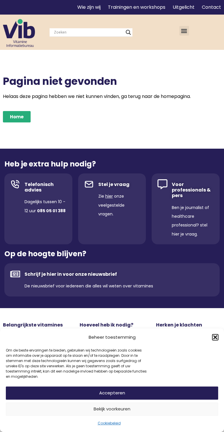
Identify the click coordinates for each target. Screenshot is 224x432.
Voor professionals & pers (191, 190)
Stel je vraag (114, 184)
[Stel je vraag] (89, 184)
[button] (215, 337)
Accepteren (112, 393)
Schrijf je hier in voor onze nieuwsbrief (70, 274)
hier (109, 196)
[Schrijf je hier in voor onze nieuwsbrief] (15, 274)
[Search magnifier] (128, 32)
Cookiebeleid (109, 423)
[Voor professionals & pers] (162, 184)
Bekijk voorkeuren (112, 409)
